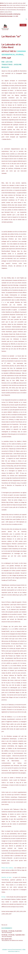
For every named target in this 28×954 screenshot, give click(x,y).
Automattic (16, 951)
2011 (14, 911)
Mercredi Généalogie (7, 932)
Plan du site (4, 925)
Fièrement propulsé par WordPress (11, 949)
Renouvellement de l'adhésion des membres (12, 940)
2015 (3, 914)
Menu (23, 25)
